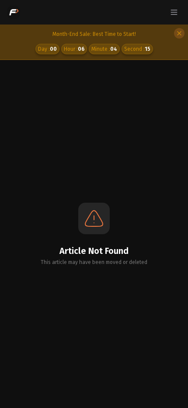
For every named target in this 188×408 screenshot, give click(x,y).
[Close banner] (179, 33)
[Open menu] (174, 12)
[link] (94, 42)
